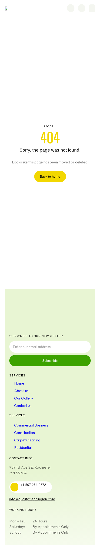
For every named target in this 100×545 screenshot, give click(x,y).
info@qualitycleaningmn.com (32, 499)
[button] (92, 8)
